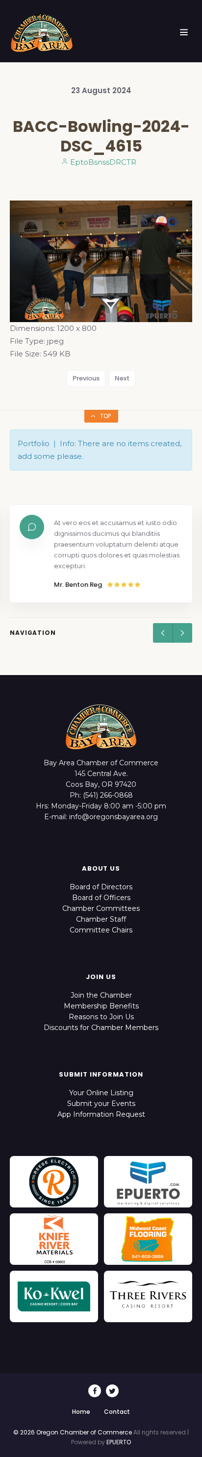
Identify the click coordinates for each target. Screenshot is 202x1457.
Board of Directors (101, 886)
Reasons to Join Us (101, 1016)
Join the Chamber (101, 995)
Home (81, 1411)
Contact (117, 1411)
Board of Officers (101, 897)
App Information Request (101, 1114)
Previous (86, 378)
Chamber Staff (101, 919)
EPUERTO (118, 1442)
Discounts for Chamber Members (101, 1027)
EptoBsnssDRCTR (102, 162)
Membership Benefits (101, 1006)
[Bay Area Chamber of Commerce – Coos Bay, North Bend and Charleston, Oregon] (42, 32)
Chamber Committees (101, 908)
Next (122, 378)
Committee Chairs (101, 930)
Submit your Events (101, 1103)
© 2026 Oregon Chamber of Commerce (72, 1432)
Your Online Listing (101, 1092)
